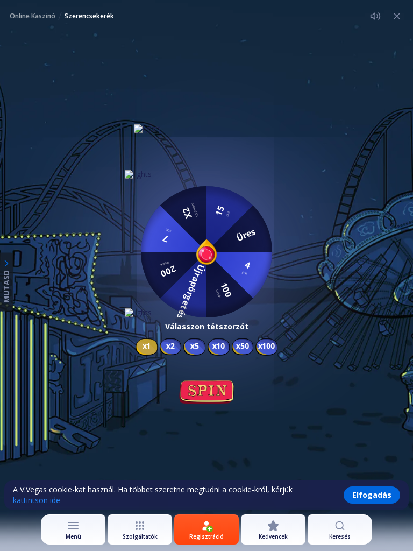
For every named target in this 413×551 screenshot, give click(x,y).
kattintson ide (36, 500)
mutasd (6, 286)
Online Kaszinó (32, 16)
